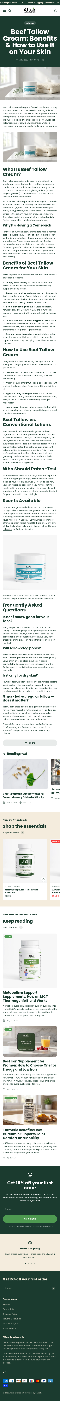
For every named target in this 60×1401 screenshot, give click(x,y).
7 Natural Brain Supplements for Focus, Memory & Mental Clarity (23, 795)
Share (32, 742)
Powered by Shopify (33, 1393)
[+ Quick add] (43, 879)
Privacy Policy (9, 1328)
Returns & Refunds (12, 1318)
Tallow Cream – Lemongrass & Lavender (33, 519)
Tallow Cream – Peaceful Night (39, 513)
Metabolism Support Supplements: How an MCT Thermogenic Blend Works (25, 996)
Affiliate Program (11, 1323)
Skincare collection (44, 598)
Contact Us (8, 1309)
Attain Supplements (12, 886)
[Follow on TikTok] (5, 1372)
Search (6, 1304)
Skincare (30, 23)
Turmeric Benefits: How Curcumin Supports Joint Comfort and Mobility (24, 1134)
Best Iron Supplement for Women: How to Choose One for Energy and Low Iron (29, 1065)
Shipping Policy (10, 1314)
